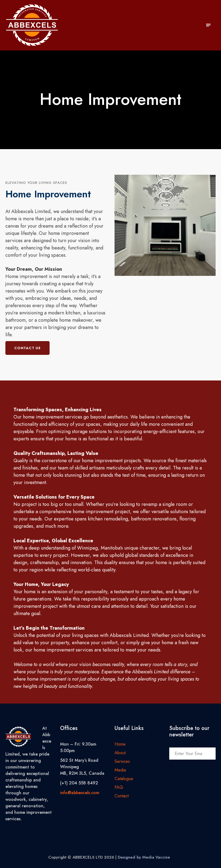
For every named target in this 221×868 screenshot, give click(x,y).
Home (120, 744)
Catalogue (124, 779)
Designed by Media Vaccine (144, 857)
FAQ (119, 787)
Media (120, 770)
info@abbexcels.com (79, 793)
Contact (122, 796)
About (120, 753)
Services (122, 761)
